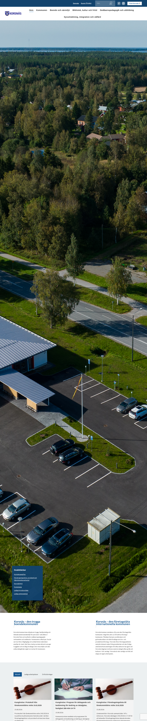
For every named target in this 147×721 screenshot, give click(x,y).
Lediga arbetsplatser (21, 594)
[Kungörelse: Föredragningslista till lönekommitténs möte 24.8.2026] (115, 689)
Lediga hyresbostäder (21, 590)
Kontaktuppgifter (20, 574)
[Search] (110, 2)
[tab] (18, 674)
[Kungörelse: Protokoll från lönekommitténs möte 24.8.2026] (33, 689)
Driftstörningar (47, 674)
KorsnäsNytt (18, 583)
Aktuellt (17, 674)
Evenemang (18, 587)
